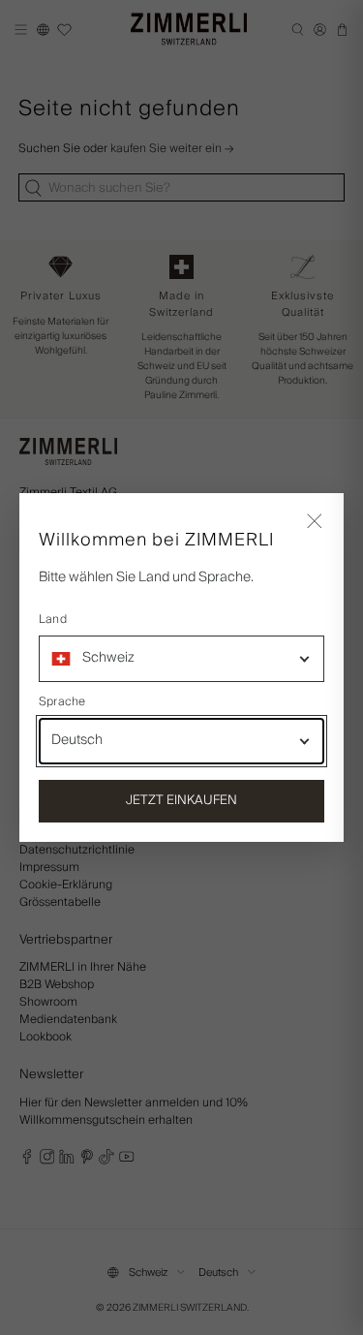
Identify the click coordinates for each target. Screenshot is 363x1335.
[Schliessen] (314, 522)
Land (53, 620)
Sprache (62, 702)
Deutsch (77, 740)
